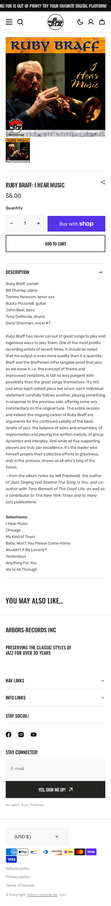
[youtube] (33, 734)
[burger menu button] (9, 22)
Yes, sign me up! (52, 789)
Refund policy (18, 868)
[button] (80, 22)
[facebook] (8, 734)
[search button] (20, 22)
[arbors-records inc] (55, 21)
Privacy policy (18, 877)
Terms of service (20, 885)
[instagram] (21, 734)
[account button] (90, 22)
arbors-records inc (42, 895)
